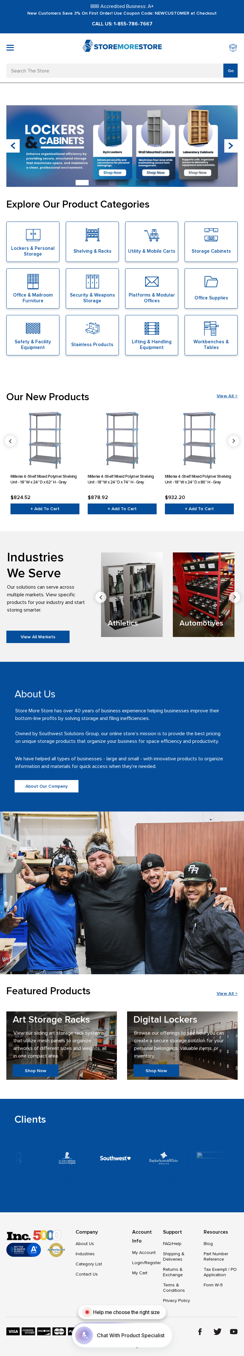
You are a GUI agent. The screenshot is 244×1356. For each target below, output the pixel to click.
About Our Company (46, 786)
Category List (89, 1264)
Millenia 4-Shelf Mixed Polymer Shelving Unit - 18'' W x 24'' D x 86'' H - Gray (198, 479)
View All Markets (38, 637)
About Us (85, 1243)
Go (231, 70)
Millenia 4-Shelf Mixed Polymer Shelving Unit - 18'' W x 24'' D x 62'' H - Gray (43, 479)
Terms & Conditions (174, 1287)
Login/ (138, 1262)
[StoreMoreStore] (122, 48)
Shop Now (35, 1070)
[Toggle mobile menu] (10, 48)
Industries (85, 1254)
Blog (208, 1243)
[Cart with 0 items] (233, 48)
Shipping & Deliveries (174, 1256)
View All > (227, 396)
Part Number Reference (216, 1256)
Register (153, 1262)
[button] (231, 146)
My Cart (139, 1273)
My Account (144, 1252)
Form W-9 (213, 1285)
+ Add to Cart (44, 508)
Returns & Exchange (173, 1272)
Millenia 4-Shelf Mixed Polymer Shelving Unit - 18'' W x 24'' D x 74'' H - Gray (121, 479)
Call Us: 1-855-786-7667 (122, 24)
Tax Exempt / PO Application (220, 1272)
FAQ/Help (172, 1243)
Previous (10, 441)
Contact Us (87, 1274)
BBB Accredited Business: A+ (122, 6)
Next (233, 441)
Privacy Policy (176, 1300)
